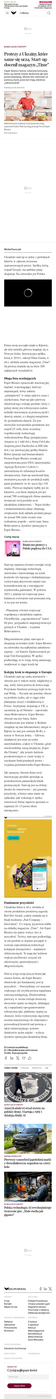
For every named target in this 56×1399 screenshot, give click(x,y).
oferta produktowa (13, 1358)
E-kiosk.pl (32, 1322)
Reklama (8, 1322)
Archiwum (9, 1331)
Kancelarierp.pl (35, 1334)
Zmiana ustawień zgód (39, 1304)
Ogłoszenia (9, 1325)
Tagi (46, 1068)
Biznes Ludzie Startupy (15, 47)
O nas (7, 1301)
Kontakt (7, 1304)
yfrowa (24, 13)
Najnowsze (37, 1068)
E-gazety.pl (33, 1325)
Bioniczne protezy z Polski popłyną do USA (37, 546)
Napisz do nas (10, 1307)
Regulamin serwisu (37, 1307)
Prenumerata (10, 1328)
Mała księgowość (36, 1331)
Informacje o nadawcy (38, 1310)
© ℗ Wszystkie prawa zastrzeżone (20, 1050)
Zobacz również (11, 1068)
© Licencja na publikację (16, 1047)
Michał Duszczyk (12, 249)
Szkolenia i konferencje (15, 1348)
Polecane (25, 1068)
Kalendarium (34, 1354)
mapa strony (10, 1354)
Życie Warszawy (35, 1340)
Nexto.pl (32, 1328)
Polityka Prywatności (38, 1301)
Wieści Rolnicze (35, 1337)
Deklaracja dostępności (39, 1313)
